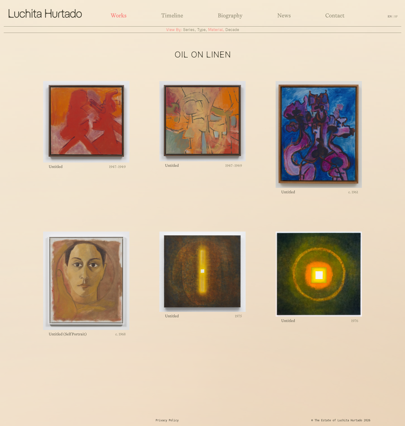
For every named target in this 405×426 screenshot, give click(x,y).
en (390, 16)
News (284, 15)
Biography (230, 15)
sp (396, 16)
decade (232, 29)
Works (119, 15)
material (215, 29)
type (201, 29)
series (189, 29)
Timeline (172, 15)
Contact (335, 15)
